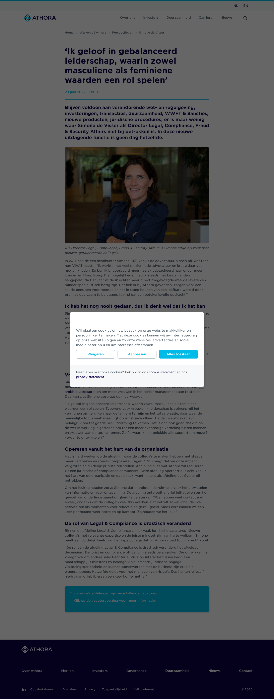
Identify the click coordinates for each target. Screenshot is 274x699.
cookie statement (162, 372)
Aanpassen (137, 354)
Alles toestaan (178, 354)
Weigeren (95, 354)
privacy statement (90, 377)
